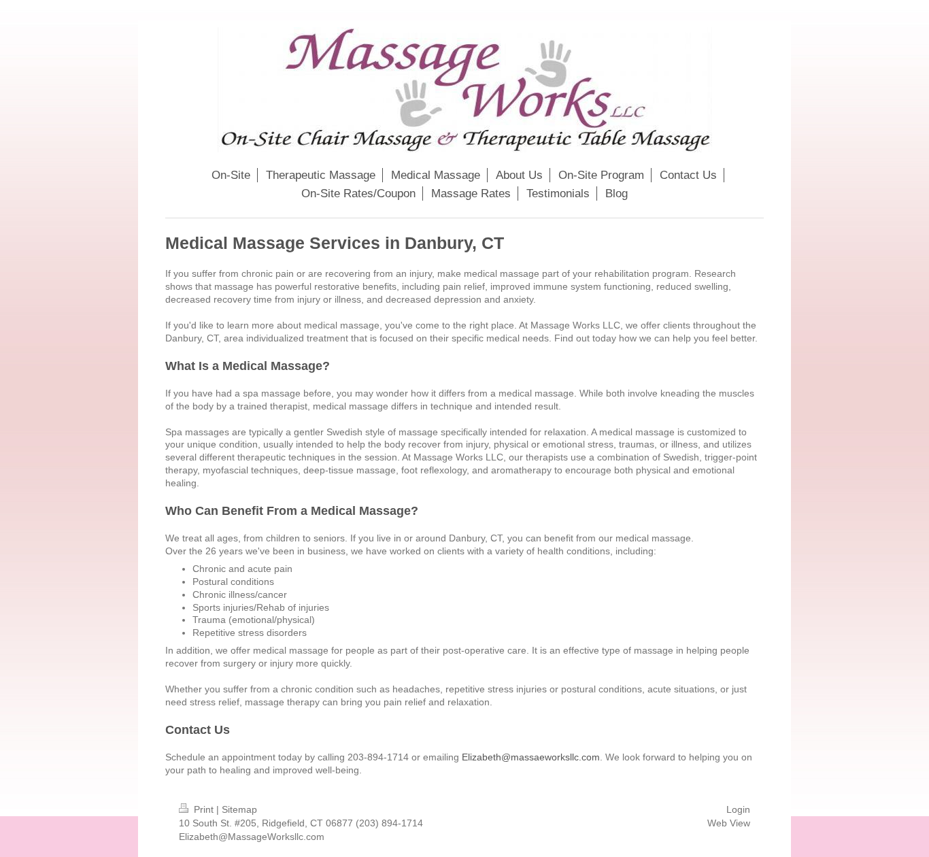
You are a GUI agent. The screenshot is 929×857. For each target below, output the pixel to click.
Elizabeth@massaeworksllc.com (531, 757)
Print (203, 809)
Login (738, 809)
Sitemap (239, 809)
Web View (728, 823)
